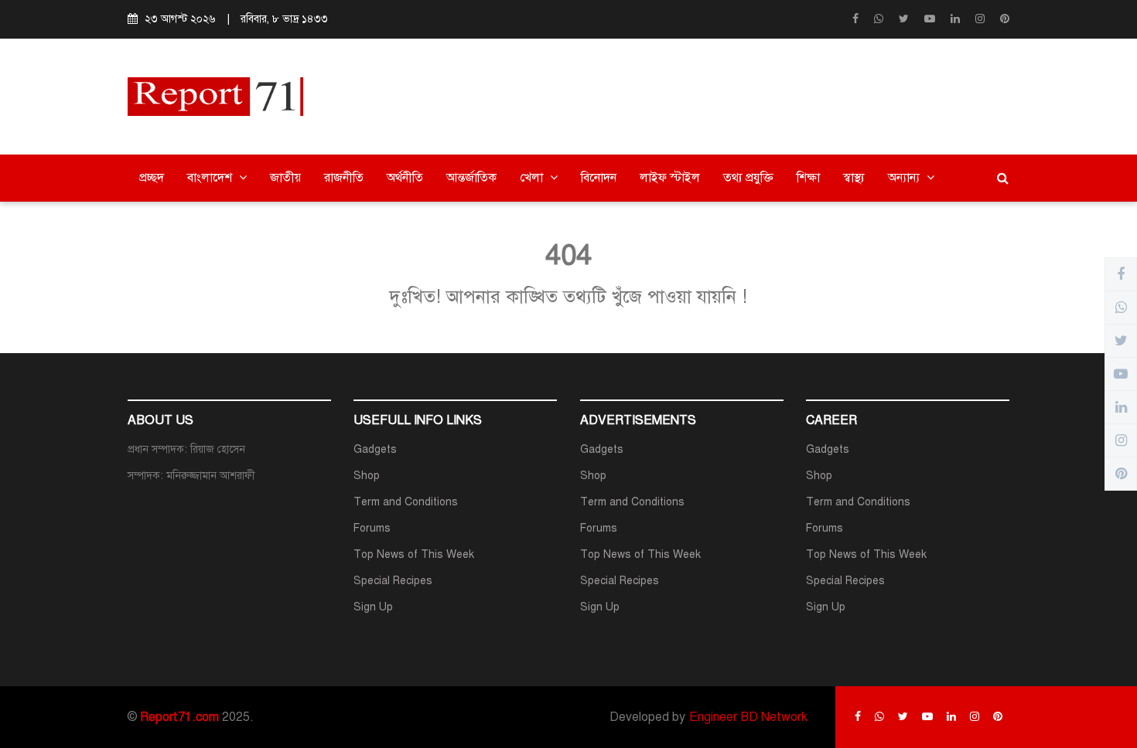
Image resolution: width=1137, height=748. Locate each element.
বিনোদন (598, 177)
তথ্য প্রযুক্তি (748, 177)
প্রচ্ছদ (151, 177)
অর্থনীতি (405, 177)
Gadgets (375, 449)
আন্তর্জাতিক (471, 177)
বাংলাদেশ (211, 177)
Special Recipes (392, 580)
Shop (366, 475)
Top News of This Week (413, 554)
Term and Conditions (405, 501)
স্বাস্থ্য (854, 177)
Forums (372, 528)
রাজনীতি (344, 177)
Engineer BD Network (748, 717)
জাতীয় (285, 177)
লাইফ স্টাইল (670, 177)
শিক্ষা (808, 177)
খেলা (533, 177)
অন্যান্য (905, 177)
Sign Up (373, 607)
